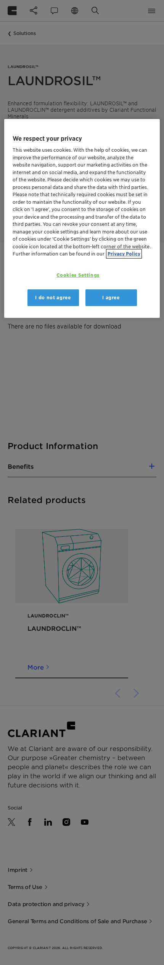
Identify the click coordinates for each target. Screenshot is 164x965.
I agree (111, 297)
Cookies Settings (78, 275)
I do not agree (53, 297)
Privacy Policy (124, 254)
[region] (82, 218)
